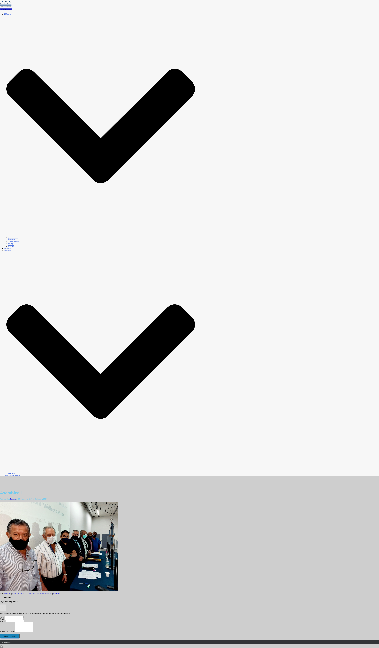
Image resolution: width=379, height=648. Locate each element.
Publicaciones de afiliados (12, 475)
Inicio (5, 13)
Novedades (11, 473)
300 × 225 (15, 594)
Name (2, 617)
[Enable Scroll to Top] (1, 646)
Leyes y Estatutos (13, 241)
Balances (11, 246)
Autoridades (11, 239)
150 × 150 (7, 594)
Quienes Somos (13, 238)
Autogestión (7, 248)
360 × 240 (40, 594)
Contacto (11, 243)
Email (2, 619)
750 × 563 (23, 594)
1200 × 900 (57, 594)
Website (3, 621)
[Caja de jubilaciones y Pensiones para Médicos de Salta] (6, 7)
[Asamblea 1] (59, 590)
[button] (100, 236)
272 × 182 (48, 594)
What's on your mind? (7, 631)
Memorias (11, 245)
